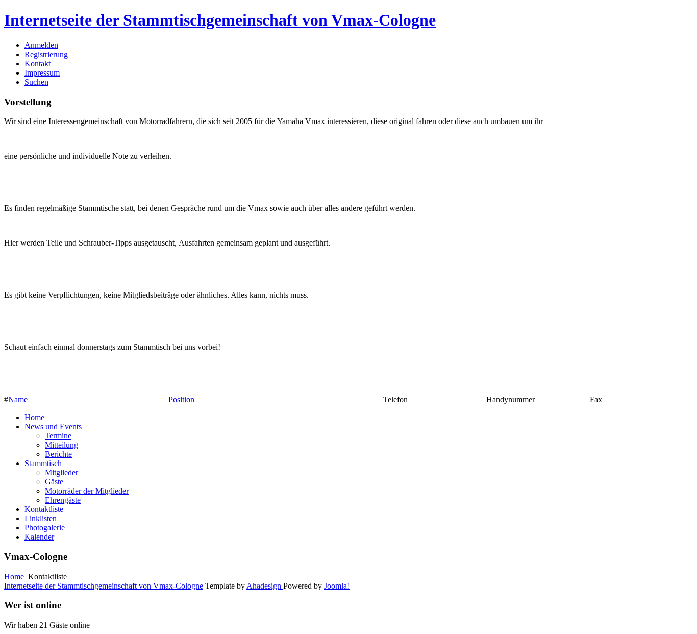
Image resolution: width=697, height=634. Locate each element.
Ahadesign (264, 585)
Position (181, 399)
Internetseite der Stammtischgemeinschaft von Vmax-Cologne (220, 20)
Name (18, 399)
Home (14, 576)
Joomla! (337, 585)
